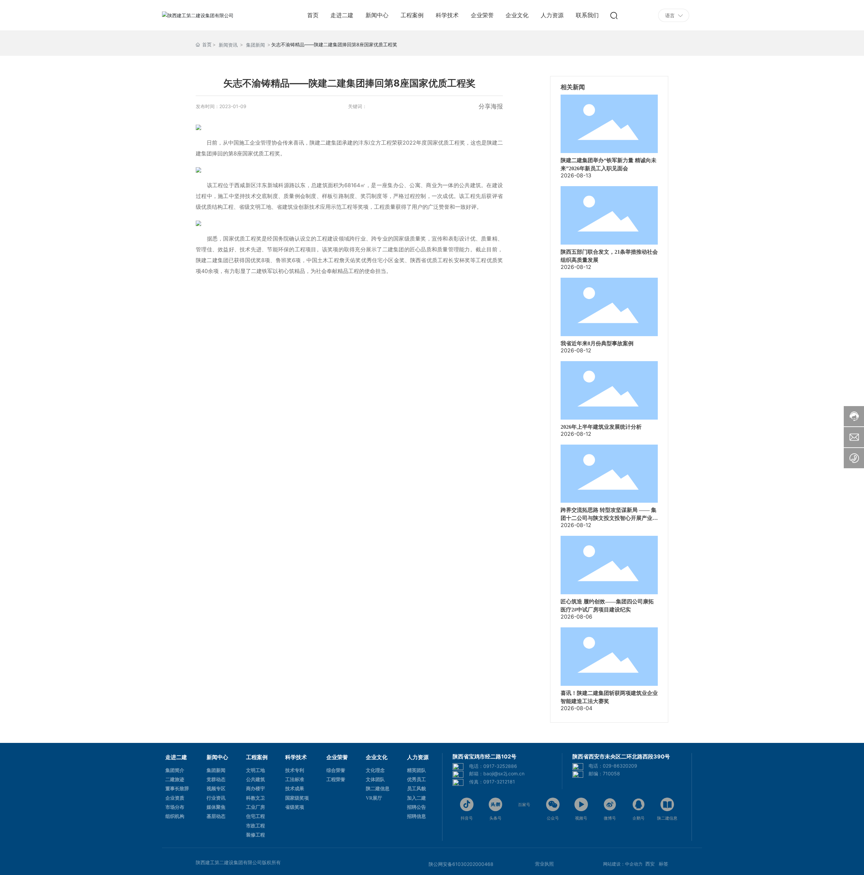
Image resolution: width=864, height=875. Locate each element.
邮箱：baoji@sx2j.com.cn (496, 773)
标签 (662, 864)
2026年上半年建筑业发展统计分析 (601, 427)
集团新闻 (255, 45)
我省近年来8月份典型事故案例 (597, 343)
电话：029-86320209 (613, 766)
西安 (650, 864)
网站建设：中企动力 (623, 864)
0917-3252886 (500, 766)
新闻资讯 (228, 45)
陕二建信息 (667, 818)
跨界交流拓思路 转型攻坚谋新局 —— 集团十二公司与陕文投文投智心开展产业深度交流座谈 (609, 518)
